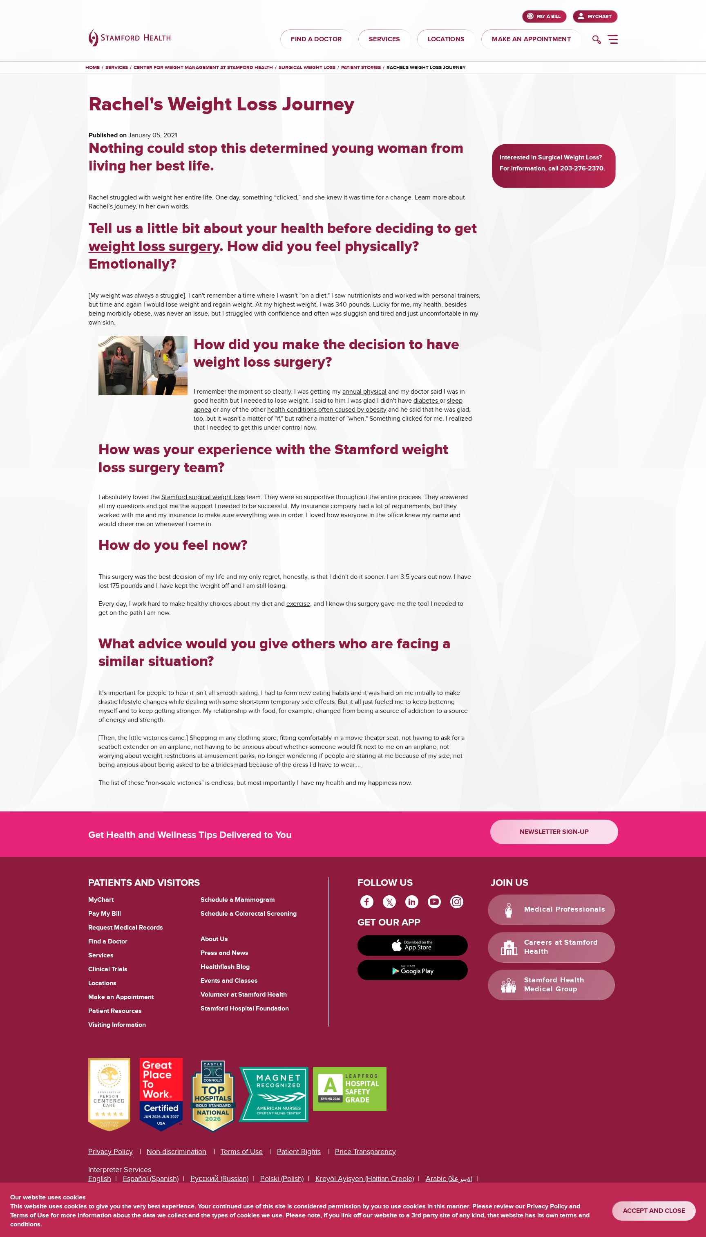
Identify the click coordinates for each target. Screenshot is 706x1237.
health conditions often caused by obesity (327, 410)
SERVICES (384, 39)
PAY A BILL (549, 16)
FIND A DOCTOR (316, 39)
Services (116, 68)
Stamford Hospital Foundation (245, 1008)
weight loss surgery (154, 246)
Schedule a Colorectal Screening (249, 914)
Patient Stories (361, 68)
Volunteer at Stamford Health (244, 994)
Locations (102, 983)
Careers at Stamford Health (561, 947)
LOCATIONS (446, 39)
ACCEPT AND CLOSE (654, 1211)
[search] (596, 40)
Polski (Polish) (282, 1178)
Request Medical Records (125, 928)
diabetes (426, 401)
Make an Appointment (121, 997)
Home (92, 67)
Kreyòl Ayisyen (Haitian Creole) (364, 1178)
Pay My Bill (104, 914)
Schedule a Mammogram (238, 900)
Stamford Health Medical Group (554, 985)
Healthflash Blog (225, 967)
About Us (214, 939)
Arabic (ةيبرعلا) (449, 1178)
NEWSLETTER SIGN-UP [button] (554, 832)
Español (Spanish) (151, 1178)
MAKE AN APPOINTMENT (531, 39)
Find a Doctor (107, 941)
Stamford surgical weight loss (203, 497)
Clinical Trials (107, 969)
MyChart (600, 16)
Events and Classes (229, 981)
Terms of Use (242, 1151)
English (99, 1178)
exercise (298, 604)
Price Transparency (365, 1151)
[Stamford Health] (129, 38)
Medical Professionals (564, 909)
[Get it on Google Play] (412, 970)
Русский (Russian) (219, 1178)
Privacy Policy (110, 1151)
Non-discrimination (176, 1151)
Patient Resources (115, 1011)
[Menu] (613, 40)
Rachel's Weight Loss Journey (426, 68)
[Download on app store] (412, 945)
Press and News (224, 953)
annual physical (364, 392)
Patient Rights (299, 1151)
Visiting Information (117, 1025)
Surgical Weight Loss (307, 68)
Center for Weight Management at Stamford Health (203, 68)
